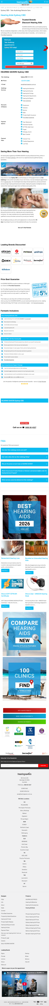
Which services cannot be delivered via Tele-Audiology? (17, 480)
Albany (24, 866)
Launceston (24, 878)
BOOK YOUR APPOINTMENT (24, 716)
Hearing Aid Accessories (32, 905)
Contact (3, 910)
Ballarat (24, 813)
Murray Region (24, 819)
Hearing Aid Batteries (31, 902)
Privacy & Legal (5, 938)
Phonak (3, 956)
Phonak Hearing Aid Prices (33, 914)
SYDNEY (24, 824)
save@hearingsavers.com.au (24, 794)
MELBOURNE (24, 805)
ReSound (3, 964)
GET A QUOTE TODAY (24, 710)
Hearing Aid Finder (6, 919)
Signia (2, 953)
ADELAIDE (24, 855)
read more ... (5, 570)
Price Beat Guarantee (28, 117)
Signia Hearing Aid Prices (32, 919)
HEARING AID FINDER (24, 722)
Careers (3, 941)
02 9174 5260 (25, 80)
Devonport (24, 881)
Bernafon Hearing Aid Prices (33, 933)
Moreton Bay (24, 847)
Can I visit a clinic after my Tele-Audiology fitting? (15, 457)
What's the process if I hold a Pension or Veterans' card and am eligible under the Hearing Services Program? (24, 472)
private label (27, 318)
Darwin (24, 886)
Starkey (27, 953)
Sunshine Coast (24, 850)
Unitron (3, 959)
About (2, 905)
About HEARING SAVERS (7, 943)
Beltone (27, 959)
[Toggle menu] (2, 2)
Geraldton (24, 869)
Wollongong (24, 833)
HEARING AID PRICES (31, 899)
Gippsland (24, 816)
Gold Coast (24, 844)
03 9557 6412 (24, 788)
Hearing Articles (5, 927)
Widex (26, 956)
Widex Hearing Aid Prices (32, 925)
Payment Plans (5, 930)
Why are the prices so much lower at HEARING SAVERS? (17, 464)
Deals (2, 908)
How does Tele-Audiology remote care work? (14, 450)
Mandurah (24, 872)
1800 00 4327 (30, 427)
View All (27, 962)
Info (2, 902)
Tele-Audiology (27, 100)
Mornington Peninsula (24, 807)
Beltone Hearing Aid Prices (33, 931)
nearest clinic (7, 181)
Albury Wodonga (24, 810)
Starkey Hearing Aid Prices (33, 922)
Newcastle (24, 830)
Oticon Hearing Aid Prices (32, 917)
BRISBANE (24, 841)
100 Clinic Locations (23, 798)
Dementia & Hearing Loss (10, 558)
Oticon (3, 962)
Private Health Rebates (7, 922)
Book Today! (24, 423)
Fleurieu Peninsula (25, 858)
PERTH (24, 864)
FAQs (2, 899)
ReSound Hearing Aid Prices (33, 928)
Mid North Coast (24, 827)
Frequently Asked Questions (8, 916)
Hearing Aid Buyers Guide (8, 924)
